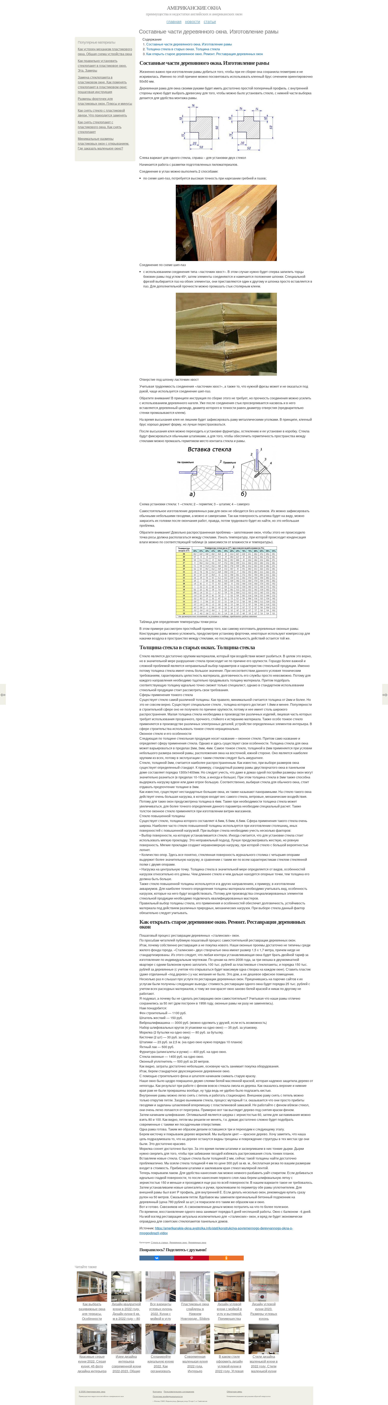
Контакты (157, 1391)
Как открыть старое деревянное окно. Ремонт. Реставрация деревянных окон (204, 53)
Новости (192, 21)
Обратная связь (234, 1391)
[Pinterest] (191, 1258)
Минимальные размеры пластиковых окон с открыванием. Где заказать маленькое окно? (103, 143)
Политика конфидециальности (168, 1396)
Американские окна (194, 7)
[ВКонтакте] (156, 1258)
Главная (174, 21)
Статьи (210, 21)
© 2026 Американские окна (92, 1391)
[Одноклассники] (226, 1258)
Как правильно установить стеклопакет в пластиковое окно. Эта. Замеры (102, 65)
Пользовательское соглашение (179, 1391)
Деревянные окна (197, 1242)
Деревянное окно (178, 1242)
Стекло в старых (159, 1242)
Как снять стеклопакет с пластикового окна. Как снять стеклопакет (99, 127)
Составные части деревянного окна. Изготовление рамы (189, 44)
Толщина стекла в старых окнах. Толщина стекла (183, 49)
